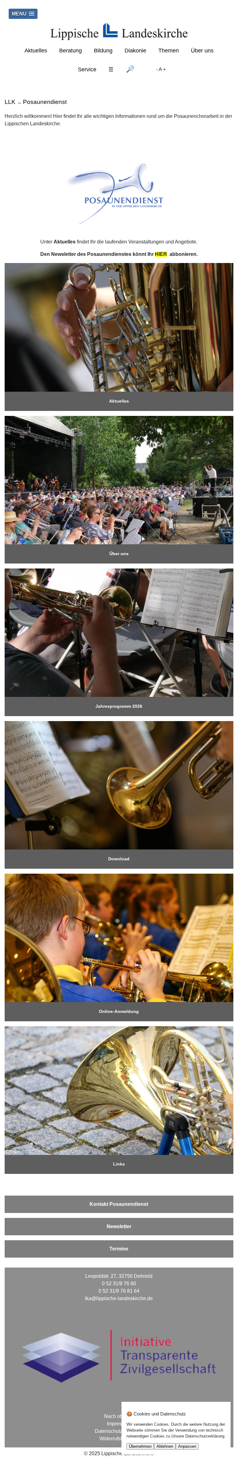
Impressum (119, 1423)
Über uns (202, 50)
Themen (168, 50)
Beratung (70, 50)
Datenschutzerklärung (119, 1431)
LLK (10, 102)
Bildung (103, 50)
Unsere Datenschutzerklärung (197, 1436)
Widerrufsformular (119, 1438)
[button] (23, 14)
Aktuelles (35, 50)
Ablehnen (164, 1446)
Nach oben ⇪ (119, 1416)
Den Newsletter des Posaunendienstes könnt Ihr (97, 254)
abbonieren (181, 254)
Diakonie (135, 50)
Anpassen (187, 1446)
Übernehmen (140, 1446)
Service (87, 69)
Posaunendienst (45, 102)
